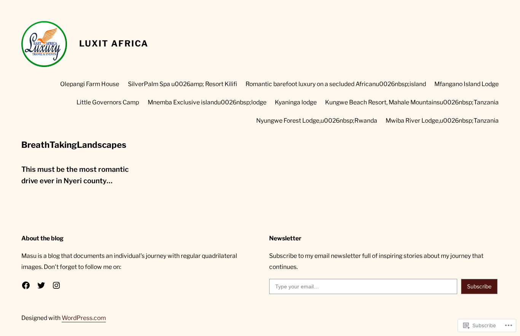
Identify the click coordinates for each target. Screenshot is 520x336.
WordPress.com (84, 318)
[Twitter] (41, 285)
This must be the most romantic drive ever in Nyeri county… (75, 175)
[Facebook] (25, 285)
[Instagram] (56, 285)
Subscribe (479, 286)
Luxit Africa (113, 43)
